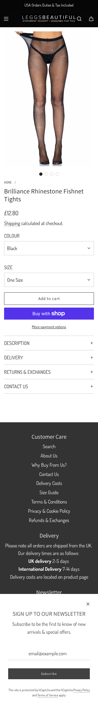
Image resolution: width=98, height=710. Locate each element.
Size (8, 267)
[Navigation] (6, 19)
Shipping (12, 223)
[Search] (79, 19)
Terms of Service (47, 695)
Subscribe (49, 674)
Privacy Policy (81, 690)
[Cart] (91, 19)
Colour (12, 236)
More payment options (49, 326)
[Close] (88, 604)
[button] (40, 174)
